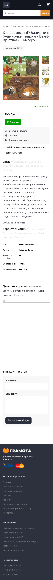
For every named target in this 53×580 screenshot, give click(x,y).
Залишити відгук (18, 420)
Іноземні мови (10, 545)
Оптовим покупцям (19, 140)
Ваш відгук (11, 394)
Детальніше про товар (14, 223)
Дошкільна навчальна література (20, 541)
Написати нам (10, 574)
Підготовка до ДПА (13, 537)
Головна (6, 26)
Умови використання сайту (17, 508)
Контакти (8, 513)
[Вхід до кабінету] (39, 4)
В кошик (15, 122)
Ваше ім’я (11, 380)
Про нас (7, 495)
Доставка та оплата (13, 486)
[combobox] (21, 13)
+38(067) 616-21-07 (12, 570)
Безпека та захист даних (16, 504)
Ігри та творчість (20, 26)
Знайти (45, 13)
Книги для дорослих (13, 550)
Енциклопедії (36, 26)
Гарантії (13, 135)
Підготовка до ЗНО (13, 532)
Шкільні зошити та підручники (19, 528)
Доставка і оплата (18, 131)
